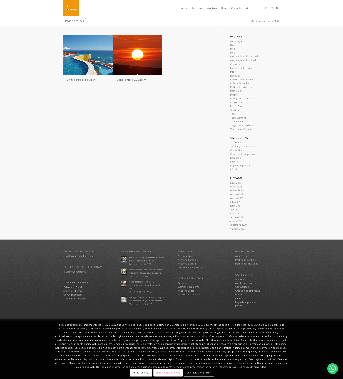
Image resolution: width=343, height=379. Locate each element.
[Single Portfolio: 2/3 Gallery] (137, 55)
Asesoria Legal (186, 290)
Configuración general (199, 372)
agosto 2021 (236, 198)
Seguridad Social (72, 294)
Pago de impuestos (240, 165)
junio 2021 (235, 205)
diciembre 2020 (238, 224)
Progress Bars (238, 102)
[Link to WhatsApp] (271, 8)
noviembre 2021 (239, 190)
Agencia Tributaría (73, 290)
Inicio (233, 71)
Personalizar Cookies (241, 79)
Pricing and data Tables (243, 98)
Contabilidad (237, 150)
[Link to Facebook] (261, 8)
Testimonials (237, 121)
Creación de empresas (242, 154)
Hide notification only (168, 372)
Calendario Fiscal (72, 287)
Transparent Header (241, 129)
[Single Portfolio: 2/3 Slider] (88, 55)
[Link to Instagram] (266, 8)
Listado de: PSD (73, 21)
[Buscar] (247, 8)
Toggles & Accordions (241, 125)
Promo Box (236, 106)
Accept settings (141, 372)
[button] (332, 368)
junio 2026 (235, 182)
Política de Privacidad (246, 263)
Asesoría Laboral (187, 263)
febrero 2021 (237, 217)
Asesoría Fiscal (186, 256)
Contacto (235, 64)
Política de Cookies (240, 83)
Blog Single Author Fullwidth (245, 56)
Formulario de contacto (242, 68)
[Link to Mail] (277, 8)
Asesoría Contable (188, 259)
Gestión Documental (189, 286)
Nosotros (235, 75)
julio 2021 (235, 202)
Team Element (238, 117)
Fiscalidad (235, 157)
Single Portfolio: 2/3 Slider (81, 79)
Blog (232, 45)
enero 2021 (236, 221)
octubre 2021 (237, 194)
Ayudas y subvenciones (243, 146)
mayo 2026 (236, 186)
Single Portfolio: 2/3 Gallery (131, 79)
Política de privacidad (241, 87)
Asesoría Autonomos (189, 294)
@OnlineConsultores (74, 271)
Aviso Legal (236, 41)
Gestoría (182, 283)
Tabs (233, 113)
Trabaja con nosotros (75, 298)
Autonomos (236, 142)
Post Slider (236, 90)
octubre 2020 (237, 228)
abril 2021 (235, 209)
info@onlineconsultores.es (78, 256)
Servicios (235, 110)
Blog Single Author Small (243, 60)
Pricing (233, 94)
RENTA (233, 169)
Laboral (234, 161)
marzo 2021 (236, 213)
